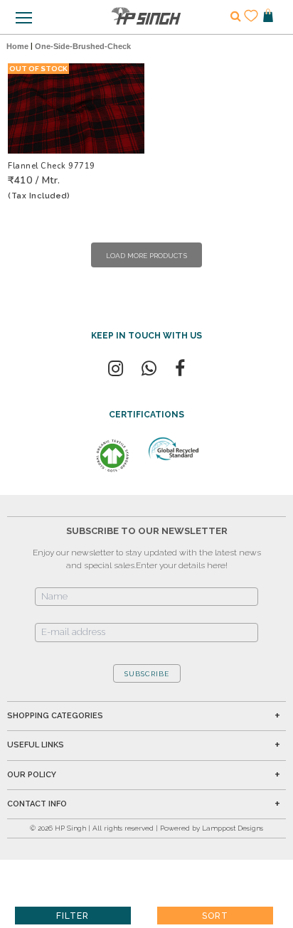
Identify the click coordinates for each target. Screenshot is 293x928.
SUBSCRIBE (146, 674)
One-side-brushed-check (83, 46)
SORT (215, 916)
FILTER (72, 916)
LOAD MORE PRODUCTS (146, 256)
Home (17, 46)
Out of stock (38, 69)
